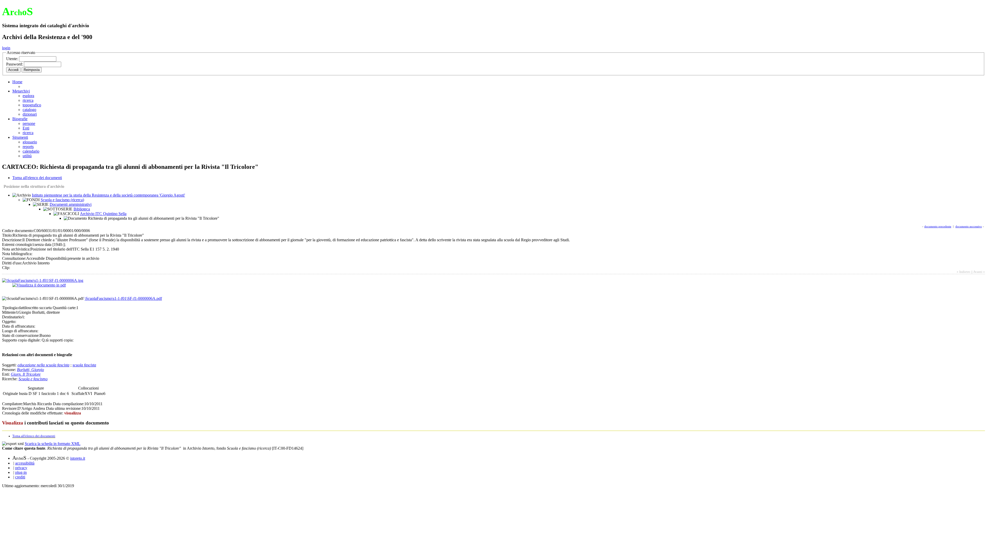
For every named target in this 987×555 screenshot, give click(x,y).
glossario (30, 142)
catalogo (29, 109)
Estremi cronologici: (18, 244)
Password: (15, 64)
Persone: (9, 369)
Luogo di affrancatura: (20, 331)
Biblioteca (82, 209)
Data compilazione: (68, 404)
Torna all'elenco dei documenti (37, 177)
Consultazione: (14, 258)
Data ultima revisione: (63, 408)
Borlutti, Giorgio (30, 369)
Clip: (6, 267)
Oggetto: (9, 321)
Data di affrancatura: (18, 326)
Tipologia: (10, 308)
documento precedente (937, 226)
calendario (31, 151)
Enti (26, 128)
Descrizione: (12, 240)
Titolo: (7, 235)
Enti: (6, 374)
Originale (11, 393)
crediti (20, 477)
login (6, 48)
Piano (98, 393)
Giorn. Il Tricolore (26, 374)
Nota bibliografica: (17, 254)
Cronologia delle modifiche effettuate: (33, 413)
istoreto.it (77, 458)
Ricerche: (10, 379)
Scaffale (78, 393)
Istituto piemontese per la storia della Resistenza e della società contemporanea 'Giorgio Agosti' (108, 195)
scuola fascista (84, 365)
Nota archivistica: (16, 249)
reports (28, 146)
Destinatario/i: (13, 317)
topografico (32, 105)
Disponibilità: (57, 258)
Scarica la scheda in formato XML (52, 443)
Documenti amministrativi (71, 204)
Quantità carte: (64, 308)
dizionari (30, 114)
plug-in (21, 472)
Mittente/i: (10, 312)
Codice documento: (18, 230)
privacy (21, 468)
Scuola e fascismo (33, 379)
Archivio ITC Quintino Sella (103, 213)
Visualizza (12, 422)
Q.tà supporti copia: (58, 340)
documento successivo (968, 226)
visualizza (72, 413)
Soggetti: (9, 365)
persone (29, 123)
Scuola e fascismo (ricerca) (62, 200)
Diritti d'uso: (12, 263)
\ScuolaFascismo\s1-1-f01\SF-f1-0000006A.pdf (123, 298)
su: (41, 308)
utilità (27, 156)
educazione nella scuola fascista (43, 365)
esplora (28, 96)
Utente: (12, 59)
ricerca (28, 100)
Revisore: (9, 408)
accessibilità (24, 463)
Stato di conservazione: (21, 335)
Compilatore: (12, 404)
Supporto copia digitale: (21, 340)
